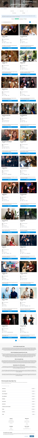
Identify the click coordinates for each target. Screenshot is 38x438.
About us (11, 428)
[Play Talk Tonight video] (28, 56)
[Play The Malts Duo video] (28, 135)
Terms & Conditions (11, 429)
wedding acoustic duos (23, 366)
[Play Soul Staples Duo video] (28, 109)
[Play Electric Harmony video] (28, 267)
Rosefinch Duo (23, 299)
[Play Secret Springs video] (10, 214)
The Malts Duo (23, 141)
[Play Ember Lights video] (10, 30)
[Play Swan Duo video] (10, 240)
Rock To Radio (5, 299)
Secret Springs (5, 220)
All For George (23, 325)
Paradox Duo (4, 273)
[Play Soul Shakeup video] (10, 82)
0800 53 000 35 (26, 427)
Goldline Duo (4, 62)
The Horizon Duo (23, 36)
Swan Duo (4, 246)
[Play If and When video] (10, 161)
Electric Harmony (23, 273)
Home (2, 8)
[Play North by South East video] (10, 109)
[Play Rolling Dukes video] (28, 240)
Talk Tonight (22, 62)
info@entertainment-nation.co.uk (27, 428)
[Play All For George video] (28, 319)
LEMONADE (22, 220)
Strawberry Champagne (7, 141)
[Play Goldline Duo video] (10, 56)
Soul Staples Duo (23, 115)
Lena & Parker (5, 325)
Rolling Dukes (23, 246)
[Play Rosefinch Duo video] (28, 293)
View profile (10, 74)
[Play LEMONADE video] (28, 214)
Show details (26, 436)
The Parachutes (23, 194)
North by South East (6, 115)
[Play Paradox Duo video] (10, 267)
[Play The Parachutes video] (28, 188)
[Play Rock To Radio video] (10, 293)
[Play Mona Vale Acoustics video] (28, 161)
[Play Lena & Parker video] (10, 319)
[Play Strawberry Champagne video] (10, 135)
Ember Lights (4, 36)
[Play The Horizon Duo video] (28, 30)
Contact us (11, 427)
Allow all (32, 436)
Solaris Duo (4, 194)
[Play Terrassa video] (28, 82)
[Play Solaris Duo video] (10, 188)
